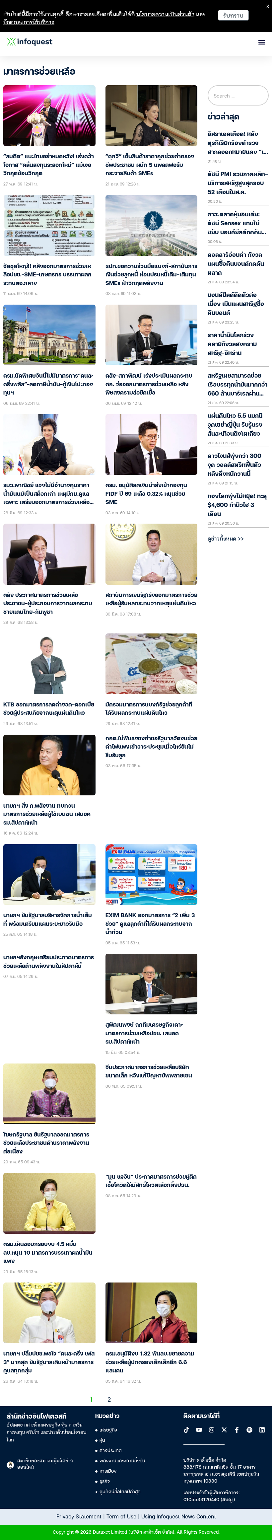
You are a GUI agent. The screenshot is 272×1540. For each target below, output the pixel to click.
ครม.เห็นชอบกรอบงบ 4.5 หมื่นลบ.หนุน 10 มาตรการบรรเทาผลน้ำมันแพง (48, 1253)
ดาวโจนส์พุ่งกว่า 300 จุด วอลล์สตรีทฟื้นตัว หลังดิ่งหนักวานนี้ (234, 465)
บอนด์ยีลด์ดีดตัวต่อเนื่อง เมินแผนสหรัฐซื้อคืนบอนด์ (236, 304)
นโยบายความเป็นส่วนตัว (165, 14)
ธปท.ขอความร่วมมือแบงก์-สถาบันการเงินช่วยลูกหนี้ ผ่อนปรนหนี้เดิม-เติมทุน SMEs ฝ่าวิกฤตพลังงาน (151, 275)
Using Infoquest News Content (178, 1516)
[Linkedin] (262, 1430)
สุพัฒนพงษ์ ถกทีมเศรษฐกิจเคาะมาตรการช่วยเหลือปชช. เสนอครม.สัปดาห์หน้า (144, 1034)
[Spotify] (249, 1430)
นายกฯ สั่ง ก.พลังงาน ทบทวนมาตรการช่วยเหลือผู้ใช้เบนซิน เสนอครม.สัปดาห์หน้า (47, 815)
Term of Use (121, 1516)
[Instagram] (212, 1430)
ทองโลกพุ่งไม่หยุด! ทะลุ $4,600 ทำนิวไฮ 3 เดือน (237, 505)
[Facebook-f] (237, 1430)
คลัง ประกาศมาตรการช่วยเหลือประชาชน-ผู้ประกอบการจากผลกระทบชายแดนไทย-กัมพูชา (47, 604)
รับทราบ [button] (233, 15)
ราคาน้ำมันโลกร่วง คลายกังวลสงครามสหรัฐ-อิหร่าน (232, 344)
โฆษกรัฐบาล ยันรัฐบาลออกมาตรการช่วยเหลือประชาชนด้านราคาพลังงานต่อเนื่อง (46, 1143)
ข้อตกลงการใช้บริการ (28, 22)
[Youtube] (199, 1430)
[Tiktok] (186, 1430)
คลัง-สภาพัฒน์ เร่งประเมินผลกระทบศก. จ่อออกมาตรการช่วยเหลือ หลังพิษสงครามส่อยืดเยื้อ (148, 385)
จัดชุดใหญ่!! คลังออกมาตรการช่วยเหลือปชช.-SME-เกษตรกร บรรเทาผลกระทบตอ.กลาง (47, 275)
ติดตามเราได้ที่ (201, 1416)
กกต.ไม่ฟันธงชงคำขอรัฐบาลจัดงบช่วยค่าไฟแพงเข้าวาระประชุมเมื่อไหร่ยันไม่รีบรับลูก (151, 747)
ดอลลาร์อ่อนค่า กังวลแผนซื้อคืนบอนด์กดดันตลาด (236, 264)
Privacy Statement (79, 1516)
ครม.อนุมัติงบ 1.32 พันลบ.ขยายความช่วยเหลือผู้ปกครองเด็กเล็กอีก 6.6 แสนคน (149, 1362)
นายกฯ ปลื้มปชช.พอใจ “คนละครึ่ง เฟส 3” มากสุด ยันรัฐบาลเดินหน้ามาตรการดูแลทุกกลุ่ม (49, 1362)
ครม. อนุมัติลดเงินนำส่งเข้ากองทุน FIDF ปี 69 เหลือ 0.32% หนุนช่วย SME (146, 494)
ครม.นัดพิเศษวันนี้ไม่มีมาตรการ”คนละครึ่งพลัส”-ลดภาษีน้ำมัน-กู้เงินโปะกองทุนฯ (48, 385)
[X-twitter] (224, 1430)
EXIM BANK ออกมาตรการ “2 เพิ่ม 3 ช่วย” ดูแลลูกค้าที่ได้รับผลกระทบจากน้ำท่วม (150, 924)
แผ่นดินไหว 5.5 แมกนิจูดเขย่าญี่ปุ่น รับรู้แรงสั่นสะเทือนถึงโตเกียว (235, 425)
